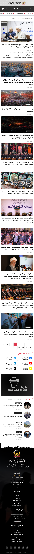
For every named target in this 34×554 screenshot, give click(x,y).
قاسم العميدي (14, 18)
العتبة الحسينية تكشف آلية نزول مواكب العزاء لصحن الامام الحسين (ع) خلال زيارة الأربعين (17, 136)
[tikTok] (7, 547)
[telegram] (15, 547)
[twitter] (17, 9)
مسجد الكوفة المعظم (17, 542)
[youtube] (14, 9)
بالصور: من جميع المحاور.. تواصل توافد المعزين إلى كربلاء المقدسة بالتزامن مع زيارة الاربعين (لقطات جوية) (18, 82)
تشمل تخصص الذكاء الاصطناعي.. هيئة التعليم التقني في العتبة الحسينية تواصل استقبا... (12, 435)
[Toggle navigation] (31, 8)
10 (23, 348)
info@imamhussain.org (17, 478)
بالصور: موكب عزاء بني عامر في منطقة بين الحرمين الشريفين (17, 110)
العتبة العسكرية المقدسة (17, 537)
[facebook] (20, 9)
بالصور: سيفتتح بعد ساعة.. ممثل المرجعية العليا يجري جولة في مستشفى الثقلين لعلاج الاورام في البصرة (18, 334)
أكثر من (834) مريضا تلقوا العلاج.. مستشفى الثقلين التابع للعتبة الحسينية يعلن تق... (12, 425)
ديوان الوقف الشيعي (17, 516)
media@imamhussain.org (17, 482)
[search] (6, 9)
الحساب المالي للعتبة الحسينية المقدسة (17, 487)
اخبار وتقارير (28, 131)
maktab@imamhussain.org (17, 480)
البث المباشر (17, 498)
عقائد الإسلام (18, 403)
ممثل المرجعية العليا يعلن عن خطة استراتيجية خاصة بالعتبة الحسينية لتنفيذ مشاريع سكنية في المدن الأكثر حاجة (17, 220)
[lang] (3, 9)
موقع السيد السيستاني (17, 514)
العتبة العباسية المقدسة (17, 539)
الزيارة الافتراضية (17, 500)
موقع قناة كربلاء (17, 521)
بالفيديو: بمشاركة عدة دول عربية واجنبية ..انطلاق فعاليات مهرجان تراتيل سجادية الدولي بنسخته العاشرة (18, 164)
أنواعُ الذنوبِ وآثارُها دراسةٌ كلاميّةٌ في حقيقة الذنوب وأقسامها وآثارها (12, 406)
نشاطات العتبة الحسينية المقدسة (24, 40)
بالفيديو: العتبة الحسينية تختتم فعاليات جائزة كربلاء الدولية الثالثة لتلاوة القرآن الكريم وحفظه (17, 192)
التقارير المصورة (28, 75)
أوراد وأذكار (17, 503)
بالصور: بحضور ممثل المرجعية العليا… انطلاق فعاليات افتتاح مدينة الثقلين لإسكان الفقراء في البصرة (17, 248)
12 (15, 348)
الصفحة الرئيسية (26, 18)
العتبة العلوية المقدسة (17, 530)
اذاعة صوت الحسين (17, 505)
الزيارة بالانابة (17, 496)
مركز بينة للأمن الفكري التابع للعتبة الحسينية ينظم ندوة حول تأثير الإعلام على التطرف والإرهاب (17, 45)
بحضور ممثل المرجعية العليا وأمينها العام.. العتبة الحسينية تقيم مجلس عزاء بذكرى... (12, 415)
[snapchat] (11, 547)
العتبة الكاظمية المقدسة (17, 532)
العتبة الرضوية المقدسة (17, 535)
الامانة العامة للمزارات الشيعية (17, 519)
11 (19, 348)
